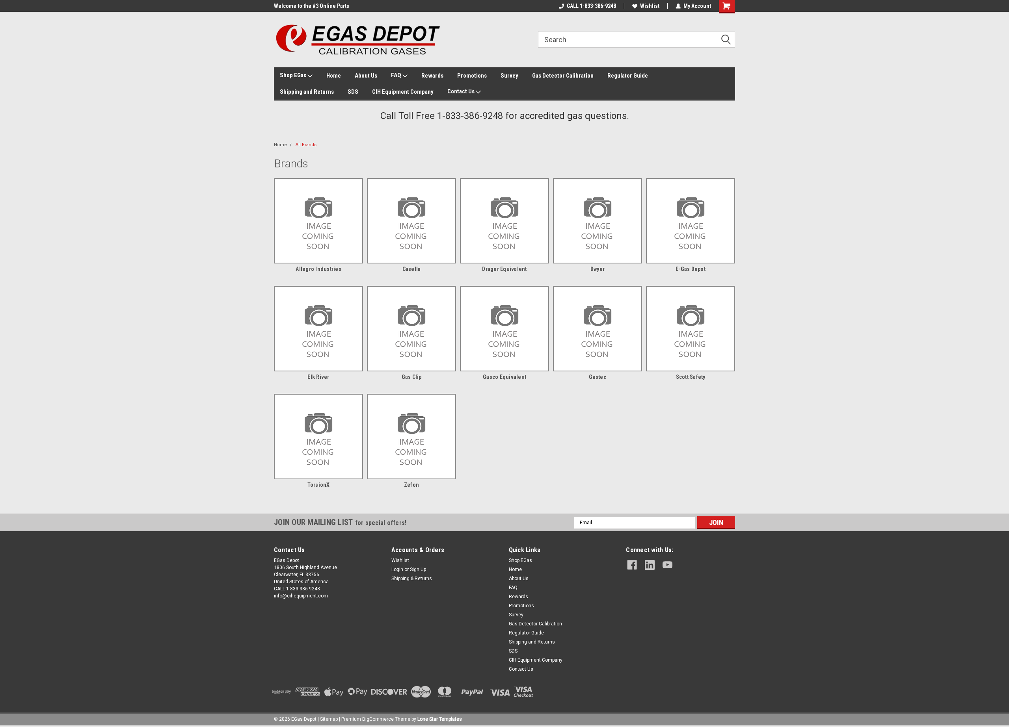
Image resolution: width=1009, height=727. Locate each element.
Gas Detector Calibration (563, 75)
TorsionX (318, 485)
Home (333, 75)
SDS (353, 91)
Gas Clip (412, 377)
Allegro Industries (318, 269)
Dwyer (597, 269)
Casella (411, 269)
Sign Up (418, 569)
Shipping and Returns (307, 91)
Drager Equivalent (504, 269)
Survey (509, 75)
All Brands (306, 144)
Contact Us (461, 91)
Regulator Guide (627, 75)
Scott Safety (691, 377)
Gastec (597, 377)
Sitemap (329, 719)
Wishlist (649, 6)
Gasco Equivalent (504, 377)
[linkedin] (650, 565)
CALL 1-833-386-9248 (591, 6)
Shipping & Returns (411, 578)
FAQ (396, 75)
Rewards (432, 75)
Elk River (318, 377)
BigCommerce (378, 719)
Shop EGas (293, 75)
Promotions (472, 75)
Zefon (411, 485)
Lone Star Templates (439, 719)
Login (397, 569)
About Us (366, 75)
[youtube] (667, 565)
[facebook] (632, 565)
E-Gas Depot (691, 269)
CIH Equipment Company (403, 91)
